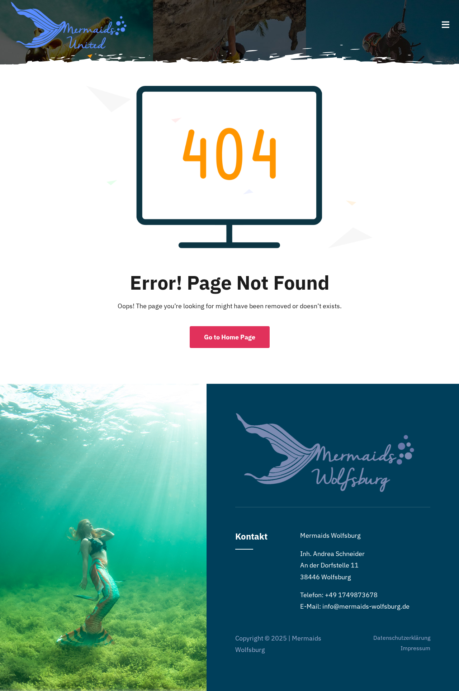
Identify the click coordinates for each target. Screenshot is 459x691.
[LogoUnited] (69, 5)
